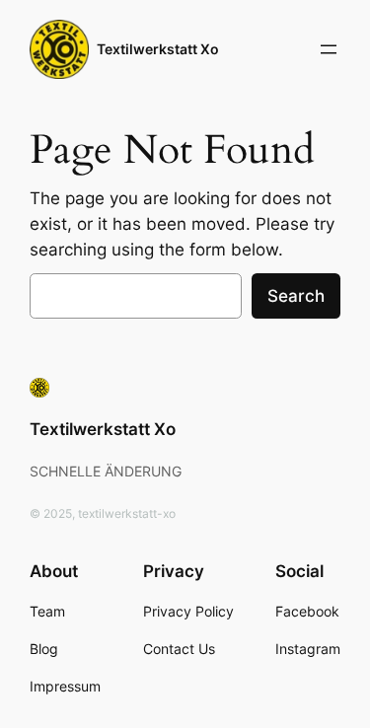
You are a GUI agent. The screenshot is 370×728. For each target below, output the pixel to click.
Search (296, 296)
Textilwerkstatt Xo (158, 48)
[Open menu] (328, 49)
